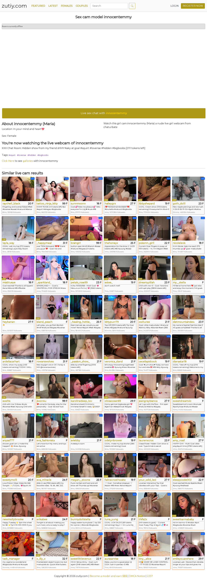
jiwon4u (41, 401)
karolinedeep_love (81, 401)
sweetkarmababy (183, 519)
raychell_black (11, 203)
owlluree (144, 321)
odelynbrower (113, 440)
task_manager (11, 558)
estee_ (109, 282)
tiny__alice (145, 558)
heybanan (9, 321)
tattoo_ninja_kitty (47, 203)
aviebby (75, 440)
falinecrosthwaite (115, 479)
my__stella (179, 282)
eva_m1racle (44, 479)
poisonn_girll (146, 243)
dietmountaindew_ (183, 321)
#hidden (32, 155)
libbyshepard (147, 203)
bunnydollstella (80, 519)
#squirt (12, 155)
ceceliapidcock (148, 361)
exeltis (6, 401)
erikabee (42, 519)
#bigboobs (42, 155)
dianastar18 (180, 361)
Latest (53, 5)
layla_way (8, 243)
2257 (150, 576)
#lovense (21, 155)
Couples (82, 5)
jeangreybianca (148, 401)
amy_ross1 (179, 440)
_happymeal (44, 243)
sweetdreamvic (182, 401)
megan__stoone (80, 479)
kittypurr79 (112, 321)
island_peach (44, 321)
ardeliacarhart (11, 361)
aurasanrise (111, 558)
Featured (38, 5)
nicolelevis (179, 243)
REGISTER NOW (193, 5)
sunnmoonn (78, 203)
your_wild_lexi (147, 479)
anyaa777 (8, 440)
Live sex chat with (104, 113)
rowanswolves (45, 361)
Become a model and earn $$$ (108, 576)
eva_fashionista (46, 440)
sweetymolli (10, 479)
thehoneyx (111, 243)
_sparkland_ (44, 282)
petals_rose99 (79, 282)
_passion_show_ (80, 361)
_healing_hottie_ (81, 321)
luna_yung (111, 519)
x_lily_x (41, 558)
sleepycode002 (182, 479)
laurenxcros (146, 440)
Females (67, 5)
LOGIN (174, 5)
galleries (28, 160)
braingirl (76, 243)
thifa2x (143, 519)
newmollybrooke (13, 519)
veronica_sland (114, 361)
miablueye (9, 282)
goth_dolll (179, 203)
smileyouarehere (183, 558)
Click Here (8, 160)
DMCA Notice (137, 576)
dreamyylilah (147, 282)
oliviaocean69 (113, 401)
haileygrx (110, 203)
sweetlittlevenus (81, 558)
